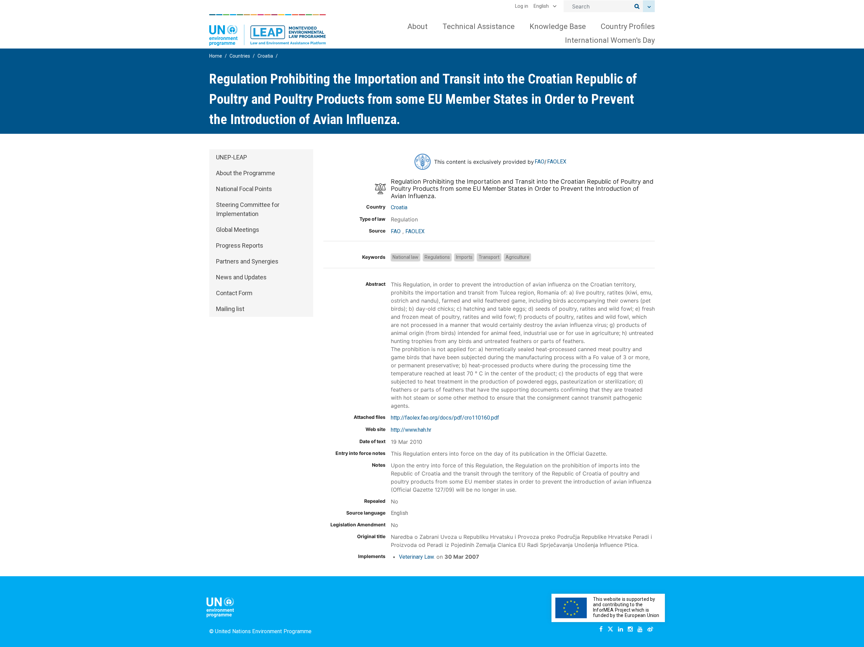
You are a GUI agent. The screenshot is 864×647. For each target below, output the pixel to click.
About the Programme (245, 173)
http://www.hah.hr (411, 430)
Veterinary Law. (417, 557)
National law (405, 257)
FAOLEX (556, 161)
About (417, 26)
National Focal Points (244, 188)
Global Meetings (237, 229)
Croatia (265, 56)
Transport (489, 257)
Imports (464, 257)
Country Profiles (628, 26)
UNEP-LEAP (231, 157)
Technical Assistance (478, 26)
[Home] (267, 30)
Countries (240, 56)
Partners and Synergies (247, 261)
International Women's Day (610, 40)
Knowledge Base (558, 26)
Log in (521, 6)
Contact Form (234, 293)
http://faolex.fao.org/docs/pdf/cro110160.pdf (445, 417)
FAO (539, 161)
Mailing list (230, 308)
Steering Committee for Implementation (247, 209)
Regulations (437, 257)
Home (215, 56)
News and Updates (241, 277)
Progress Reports (239, 245)
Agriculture (517, 257)
